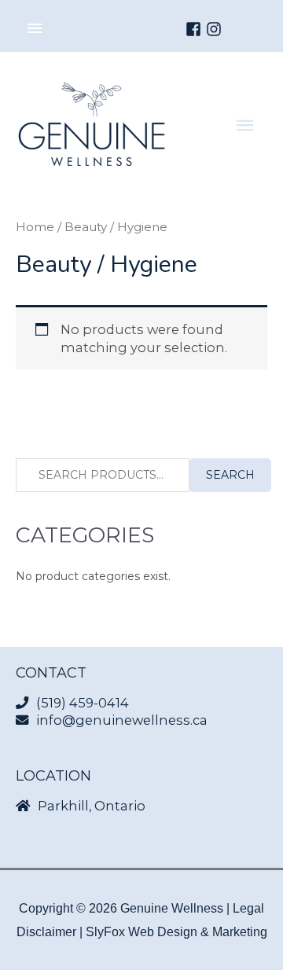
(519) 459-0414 (82, 703)
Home (35, 226)
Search (230, 475)
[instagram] (216, 29)
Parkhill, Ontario (91, 806)
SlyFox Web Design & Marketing (176, 931)
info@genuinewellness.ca (122, 720)
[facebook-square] (196, 29)
